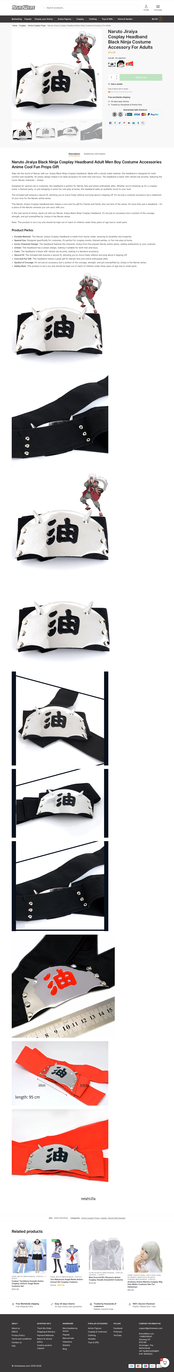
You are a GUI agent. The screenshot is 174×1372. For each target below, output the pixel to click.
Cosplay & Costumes (97, 1331)
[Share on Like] (110, 123)
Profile (146, 10)
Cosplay (22, 25)
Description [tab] (74, 154)
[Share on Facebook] (115, 123)
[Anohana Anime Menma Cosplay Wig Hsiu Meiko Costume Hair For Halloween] (145, 1255)
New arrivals (68, 1338)
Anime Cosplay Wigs (136, 1275)
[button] (98, 74)
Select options (29, 1295)
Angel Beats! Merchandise (23, 1276)
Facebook (117, 1328)
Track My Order (44, 1328)
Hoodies (92, 1275)
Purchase (158, 10)
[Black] (112, 64)
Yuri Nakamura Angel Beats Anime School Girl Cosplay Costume (66, 1280)
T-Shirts (101, 1275)
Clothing (92, 1335)
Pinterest (117, 1331)
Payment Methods (45, 1335)
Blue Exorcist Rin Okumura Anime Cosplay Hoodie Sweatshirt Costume (106, 1278)
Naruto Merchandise (116, 1218)
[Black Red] (121, 64)
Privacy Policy (18, 1335)
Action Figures (94, 1328)
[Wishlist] (43, 1242)
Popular (66, 1334)
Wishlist (66, 1345)
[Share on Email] (129, 123)
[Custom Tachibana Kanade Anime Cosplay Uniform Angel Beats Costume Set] (29, 1256)
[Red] (129, 64)
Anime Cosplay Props (37, 25)
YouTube (117, 1335)
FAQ (13, 1346)
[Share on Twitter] (119, 123)
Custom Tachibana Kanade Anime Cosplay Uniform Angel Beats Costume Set (28, 1283)
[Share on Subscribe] (133, 123)
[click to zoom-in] (57, 74)
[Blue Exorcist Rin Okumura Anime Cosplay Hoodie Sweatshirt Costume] (106, 1254)
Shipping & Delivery (46, 1331)
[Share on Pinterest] (124, 123)
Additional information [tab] (94, 154)
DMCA (15, 1331)
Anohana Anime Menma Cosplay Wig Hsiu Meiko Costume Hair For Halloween (145, 1284)
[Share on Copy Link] (143, 123)
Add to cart (141, 77)
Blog (65, 1349)
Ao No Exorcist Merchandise (101, 1273)
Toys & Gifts (93, 1342)
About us (16, 1328)
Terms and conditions (22, 1339)
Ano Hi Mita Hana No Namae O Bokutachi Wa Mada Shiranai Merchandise (144, 1277)
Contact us (17, 1342)
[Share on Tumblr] (138, 123)
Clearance (67, 1342)
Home (14, 25)
